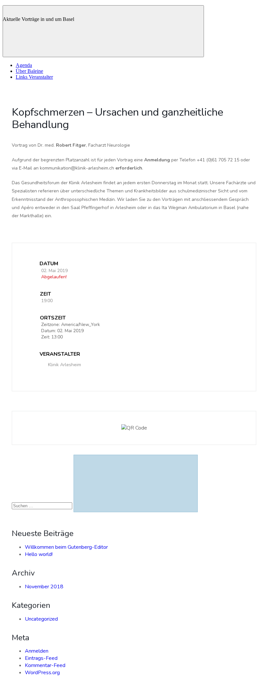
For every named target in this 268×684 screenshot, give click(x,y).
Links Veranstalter (34, 77)
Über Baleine (29, 71)
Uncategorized (41, 619)
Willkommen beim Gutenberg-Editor (66, 547)
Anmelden (36, 651)
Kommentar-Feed (45, 665)
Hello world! (39, 554)
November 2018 (44, 586)
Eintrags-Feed (41, 658)
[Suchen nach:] (43, 505)
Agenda (24, 65)
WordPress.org (42, 672)
